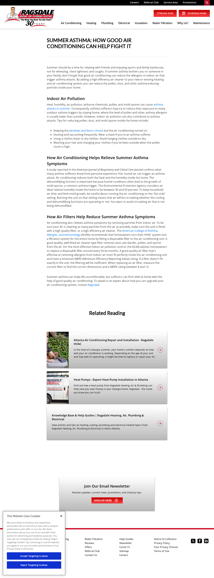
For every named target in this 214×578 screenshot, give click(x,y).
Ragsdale (93, 285)
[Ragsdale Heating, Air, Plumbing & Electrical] (29, 17)
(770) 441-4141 (165, 13)
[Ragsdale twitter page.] (193, 541)
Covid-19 (124, 546)
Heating (91, 23)
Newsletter (125, 542)
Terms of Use (161, 550)
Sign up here (103, 500)
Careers (134, 2)
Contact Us (91, 554)
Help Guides (126, 538)
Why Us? (182, 23)
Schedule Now (197, 13)
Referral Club (151, 2)
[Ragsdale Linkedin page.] (206, 541)
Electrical (124, 23)
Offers (88, 546)
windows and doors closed (86, 130)
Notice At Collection (165, 538)
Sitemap (124, 550)
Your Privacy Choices (166, 546)
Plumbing (107, 23)
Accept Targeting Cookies (34, 555)
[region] (34, 543)
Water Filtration (162, 23)
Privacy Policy (162, 542)
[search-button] (207, 3)
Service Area (171, 2)
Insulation (141, 23)
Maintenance (201, 23)
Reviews (89, 542)
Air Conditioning (71, 23)
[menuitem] (134, 3)
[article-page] (160, 350)
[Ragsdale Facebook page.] (199, 541)
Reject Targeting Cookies (34, 564)
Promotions (189, 2)
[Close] (61, 516)
